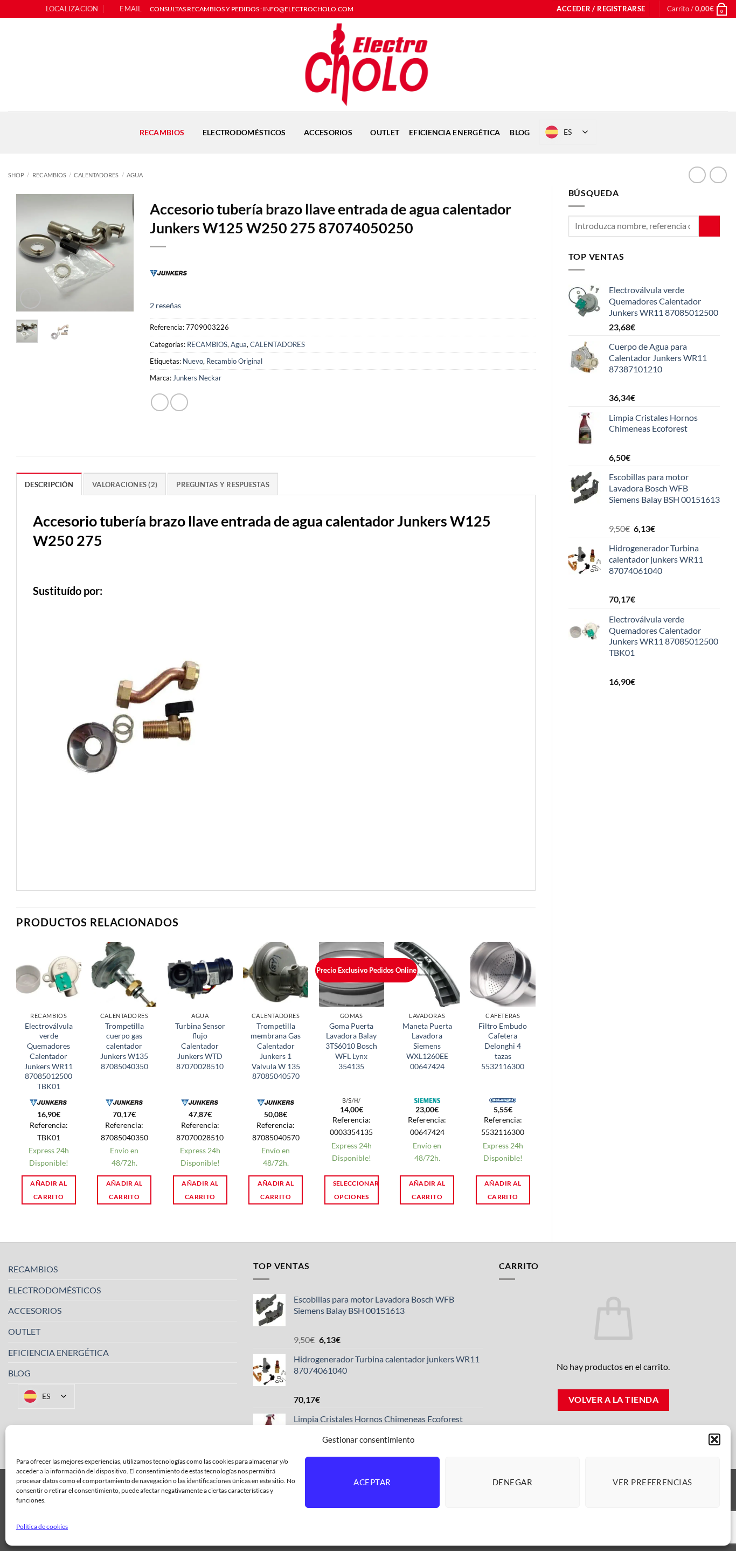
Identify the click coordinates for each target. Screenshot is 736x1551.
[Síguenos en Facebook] (13, 9)
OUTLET (384, 132)
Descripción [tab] (49, 484)
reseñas (165, 305)
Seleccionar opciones (356, 1190)
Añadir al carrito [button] (48, 1190)
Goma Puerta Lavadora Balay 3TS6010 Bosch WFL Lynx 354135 (351, 1046)
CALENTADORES (96, 174)
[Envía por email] (179, 402)
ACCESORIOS (328, 132)
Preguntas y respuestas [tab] (222, 484)
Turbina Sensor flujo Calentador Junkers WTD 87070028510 (200, 1046)
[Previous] (32, 253)
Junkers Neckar (197, 377)
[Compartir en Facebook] (160, 402)
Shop (16, 174)
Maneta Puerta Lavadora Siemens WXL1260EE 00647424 (427, 1046)
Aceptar (372, 1482)
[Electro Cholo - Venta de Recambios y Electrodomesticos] (368, 64)
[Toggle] (230, 1269)
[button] (714, 1439)
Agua (135, 174)
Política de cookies (42, 1526)
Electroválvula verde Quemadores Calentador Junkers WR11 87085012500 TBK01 (48, 1056)
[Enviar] (709, 226)
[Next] (118, 253)
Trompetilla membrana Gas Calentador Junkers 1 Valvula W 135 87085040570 (276, 1051)
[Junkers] (169, 273)
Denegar (512, 1482)
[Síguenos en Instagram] (23, 9)
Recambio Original (234, 361)
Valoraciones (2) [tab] (124, 484)
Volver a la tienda (613, 1399)
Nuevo (193, 361)
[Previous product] (718, 175)
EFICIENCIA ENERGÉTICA (454, 132)
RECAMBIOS (162, 132)
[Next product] (697, 175)
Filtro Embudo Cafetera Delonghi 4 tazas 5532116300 (502, 1046)
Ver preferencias (652, 1482)
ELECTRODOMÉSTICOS (244, 132)
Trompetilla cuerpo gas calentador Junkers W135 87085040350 (124, 1046)
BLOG (520, 132)
